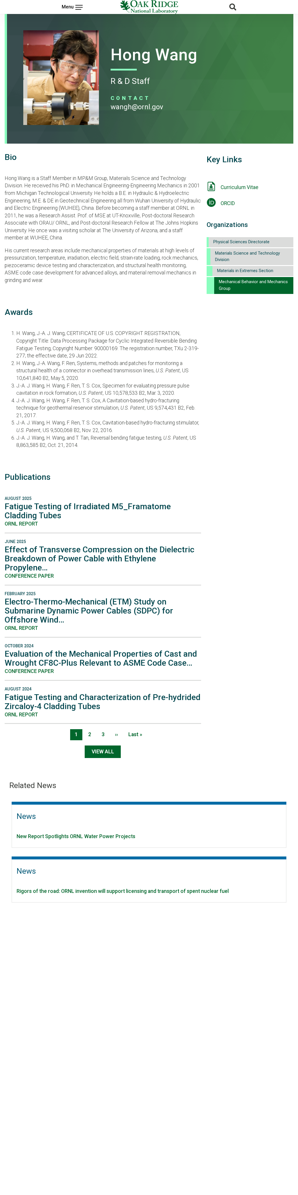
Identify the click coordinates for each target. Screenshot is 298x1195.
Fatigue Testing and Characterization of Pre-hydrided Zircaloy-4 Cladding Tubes (103, 701)
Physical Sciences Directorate (241, 241)
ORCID (228, 203)
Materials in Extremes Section (245, 270)
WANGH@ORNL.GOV (137, 107)
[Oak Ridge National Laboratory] (149, 7)
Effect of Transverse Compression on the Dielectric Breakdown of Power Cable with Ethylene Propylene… (99, 558)
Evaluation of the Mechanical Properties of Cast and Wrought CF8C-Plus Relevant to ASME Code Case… (101, 658)
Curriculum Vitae (239, 187)
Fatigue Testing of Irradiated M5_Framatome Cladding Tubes (88, 511)
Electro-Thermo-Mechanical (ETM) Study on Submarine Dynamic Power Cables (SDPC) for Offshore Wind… (89, 611)
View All (103, 752)
